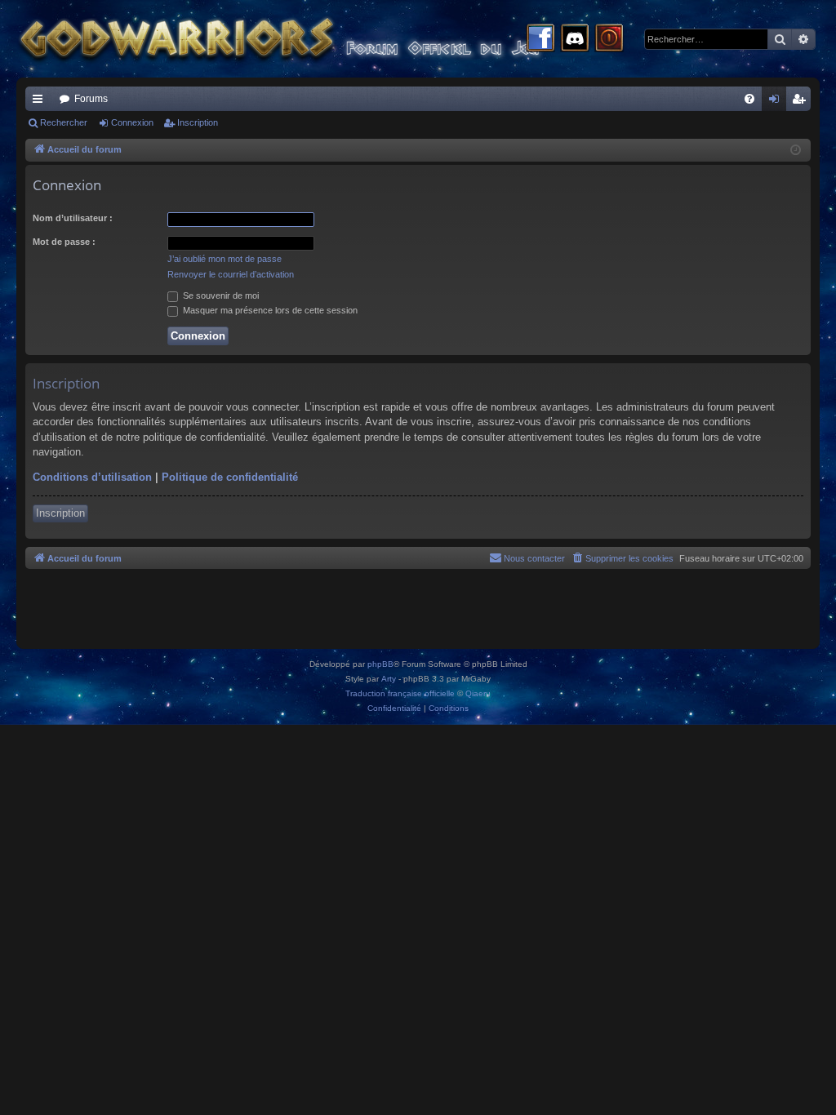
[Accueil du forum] (310, 39)
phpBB (380, 664)
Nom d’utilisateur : (73, 218)
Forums (91, 98)
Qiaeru (478, 693)
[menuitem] (749, 99)
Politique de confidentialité (230, 477)
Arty (388, 678)
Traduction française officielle (400, 693)
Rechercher (63, 122)
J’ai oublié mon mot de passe (224, 259)
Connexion (132, 122)
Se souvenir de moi (219, 295)
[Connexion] (609, 39)
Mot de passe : (64, 242)
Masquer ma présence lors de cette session (269, 310)
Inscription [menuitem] (802, 102)
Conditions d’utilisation (92, 477)
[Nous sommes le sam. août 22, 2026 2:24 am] (795, 150)
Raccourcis (41, 102)
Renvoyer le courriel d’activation (230, 274)
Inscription (197, 122)
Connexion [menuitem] (777, 102)
